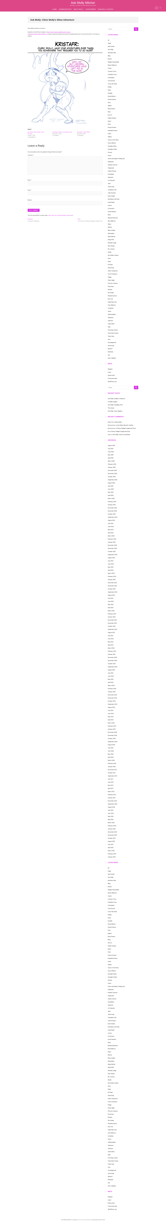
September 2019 (112, 704)
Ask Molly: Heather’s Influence (116, 398)
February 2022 (112, 614)
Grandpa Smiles (112, 149)
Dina (109, 102)
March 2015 (111, 850)
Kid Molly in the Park (113, 199)
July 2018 (110, 748)
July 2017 (110, 779)
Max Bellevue (112, 221)
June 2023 (111, 564)
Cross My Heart (112, 84)
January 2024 (112, 542)
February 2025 (112, 501)
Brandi (109, 59)
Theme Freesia (81, 1219)
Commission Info (65, 9)
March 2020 (111, 685)
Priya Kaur (111, 286)
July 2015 (110, 844)
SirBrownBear (112, 314)
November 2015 (112, 835)
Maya (109, 224)
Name (29, 180)
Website (30, 200)
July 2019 (110, 710)
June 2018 (111, 751)
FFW (109, 124)
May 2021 (110, 642)
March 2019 (111, 723)
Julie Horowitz (112, 193)
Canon (110, 68)
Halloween (111, 161)
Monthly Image (112, 242)
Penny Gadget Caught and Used (126, 428)
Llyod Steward (112, 211)
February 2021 (112, 651)
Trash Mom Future (113, 333)
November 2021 (112, 623)
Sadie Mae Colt (112, 302)
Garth (109, 133)
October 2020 (112, 663)
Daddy (110, 87)
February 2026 (112, 464)
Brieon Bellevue (112, 65)
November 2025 (112, 473)
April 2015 (110, 847)
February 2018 (112, 763)
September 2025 (112, 479)
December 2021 (112, 620)
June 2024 (111, 526)
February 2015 (112, 854)
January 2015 (112, 857)
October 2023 (112, 551)
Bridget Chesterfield (113, 62)
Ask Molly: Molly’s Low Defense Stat (62, 132)
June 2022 (111, 601)
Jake (109, 183)
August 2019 (111, 707)
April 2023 (110, 570)
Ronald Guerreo (112, 296)
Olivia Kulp (111, 267)
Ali (108, 40)
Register (110, 369)
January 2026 (112, 467)
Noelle (109, 252)
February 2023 (112, 576)
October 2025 (112, 476)
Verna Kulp (111, 345)
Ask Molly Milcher (83, 3)
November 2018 (112, 735)
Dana (109, 90)
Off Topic (110, 264)
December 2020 (112, 657)
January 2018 (112, 766)
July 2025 (110, 486)
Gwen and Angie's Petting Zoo (116, 158)
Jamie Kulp (111, 186)
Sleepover (111, 317)
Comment (31, 155)
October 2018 (112, 738)
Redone (110, 289)
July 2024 (110, 523)
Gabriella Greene (112, 130)
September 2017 (112, 776)
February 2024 (112, 539)
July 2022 (110, 598)
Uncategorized (112, 342)
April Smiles (111, 46)
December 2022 (112, 582)
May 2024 (110, 529)
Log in (109, 372)
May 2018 (110, 754)
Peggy (109, 277)
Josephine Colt (112, 189)
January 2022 (112, 617)
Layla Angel (111, 202)
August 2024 (111, 520)
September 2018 (112, 741)
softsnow (110, 320)
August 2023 (111, 557)
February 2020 (112, 688)
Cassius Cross (112, 71)
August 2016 (111, 807)
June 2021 (111, 638)
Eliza (109, 112)
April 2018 (110, 757)
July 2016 (110, 810)
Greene (110, 152)
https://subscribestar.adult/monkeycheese (58, 32)
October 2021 (112, 626)
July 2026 (110, 448)
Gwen (109, 155)
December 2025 (112, 470)
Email (29, 190)
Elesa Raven (111, 108)
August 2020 (111, 670)
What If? (110, 348)
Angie (109, 43)
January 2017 (112, 797)
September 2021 (112, 629)
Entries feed (111, 375)
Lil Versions (111, 208)
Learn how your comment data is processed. (60, 215)
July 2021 (110, 635)
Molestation (111, 233)
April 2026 (110, 458)
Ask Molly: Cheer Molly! (83, 132)
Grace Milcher (112, 143)
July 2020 (110, 673)
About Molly (79, 9)
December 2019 (112, 695)
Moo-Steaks (111, 246)
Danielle (110, 93)
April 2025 (110, 495)
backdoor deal (112, 52)
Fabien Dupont (112, 118)
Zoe (109, 355)
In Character (111, 180)
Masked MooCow (113, 218)
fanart (109, 121)
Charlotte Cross (112, 74)
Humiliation (111, 174)
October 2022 (112, 589)
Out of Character (112, 274)
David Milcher (112, 96)
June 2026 (111, 451)
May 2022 (110, 604)
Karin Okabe (111, 196)
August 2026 (111, 445)
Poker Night (111, 280)
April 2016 (110, 819)
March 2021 (111, 648)
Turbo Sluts (111, 336)
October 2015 (112, 838)
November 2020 (112, 660)
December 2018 (112, 732)
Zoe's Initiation (112, 358)
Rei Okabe (111, 292)
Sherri (109, 311)
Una (109, 339)
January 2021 (112, 654)
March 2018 (111, 760)
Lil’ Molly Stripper (112, 401)
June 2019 (111, 713)
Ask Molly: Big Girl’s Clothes (125, 425)
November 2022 (112, 586)
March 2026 (111, 461)
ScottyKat (110, 308)
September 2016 (112, 804)
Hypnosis (110, 177)
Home (54, 9)
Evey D (110, 115)
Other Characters (113, 271)
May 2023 (110, 567)
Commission (111, 80)
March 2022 (111, 610)
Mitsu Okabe (111, 230)
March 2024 (111, 536)
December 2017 (112, 769)
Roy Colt (110, 299)
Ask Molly (110, 49)
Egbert (110, 105)
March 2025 (111, 498)
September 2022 (112, 592)
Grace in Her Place (113, 140)
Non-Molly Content (105, 9)
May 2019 (110, 716)
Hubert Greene (112, 171)
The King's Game (113, 330)
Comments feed (112, 378)
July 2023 (110, 561)
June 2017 (111, 782)
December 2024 (112, 508)
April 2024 (110, 532)
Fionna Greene (112, 127)
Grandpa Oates (112, 146)
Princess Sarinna (112, 283)
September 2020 (112, 667)
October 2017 (112, 773)
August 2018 (111, 744)
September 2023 (112, 554)
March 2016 (111, 822)
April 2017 (110, 788)
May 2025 (110, 492)
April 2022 (110, 607)
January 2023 (112, 579)
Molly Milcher (111, 236)
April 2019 (110, 720)
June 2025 (111, 489)
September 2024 (112, 517)
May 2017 (110, 785)
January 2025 (112, 504)
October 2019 (112, 701)
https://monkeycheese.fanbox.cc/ (38, 34)
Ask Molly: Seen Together (115, 411)
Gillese (110, 136)
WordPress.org (112, 381)
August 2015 (111, 841)
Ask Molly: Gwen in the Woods (121, 434)
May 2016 (110, 816)
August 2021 (111, 632)
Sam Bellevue (112, 305)
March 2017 (111, 791)
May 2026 (110, 455)
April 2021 (110, 645)
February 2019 (112, 726)
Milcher (110, 227)
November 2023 (112, 548)
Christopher (111, 77)
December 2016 (112, 801)
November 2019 (112, 698)
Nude (109, 261)
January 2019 (112, 729)
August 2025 (111, 483)
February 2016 (112, 825)
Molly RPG (111, 239)
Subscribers (91, 9)
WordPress (88, 1219)
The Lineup (111, 408)
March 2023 (111, 573)
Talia (109, 327)
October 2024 (112, 514)
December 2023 (112, 545)
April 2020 (110, 682)
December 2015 (112, 832)
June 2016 (111, 813)
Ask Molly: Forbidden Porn (115, 405)
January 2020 (112, 691)
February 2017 (112, 794)
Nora (109, 258)
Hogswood (111, 168)
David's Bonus (112, 99)
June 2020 (111, 676)
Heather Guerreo (112, 165)
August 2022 (111, 595)
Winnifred (110, 352)
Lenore (110, 205)
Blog (109, 55)
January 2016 (112, 829)
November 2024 (112, 511)
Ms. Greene (111, 249)
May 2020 (110, 679)
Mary (109, 214)
